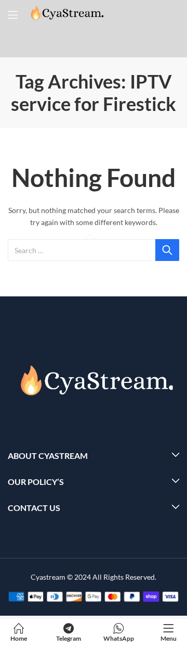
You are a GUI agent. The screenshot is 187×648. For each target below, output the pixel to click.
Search (167, 250)
